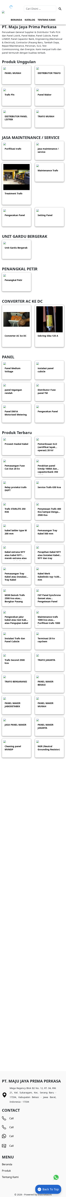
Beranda (16, 19)
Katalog (30, 19)
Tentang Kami (46, 19)
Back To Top (50, 1189)
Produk (6, 1170)
